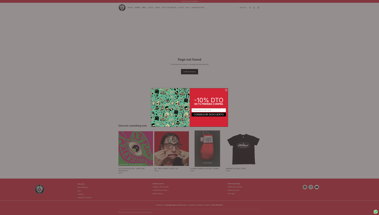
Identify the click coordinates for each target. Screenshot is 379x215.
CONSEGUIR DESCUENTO (209, 114)
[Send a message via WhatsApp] (375, 211)
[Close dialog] (226, 90)
